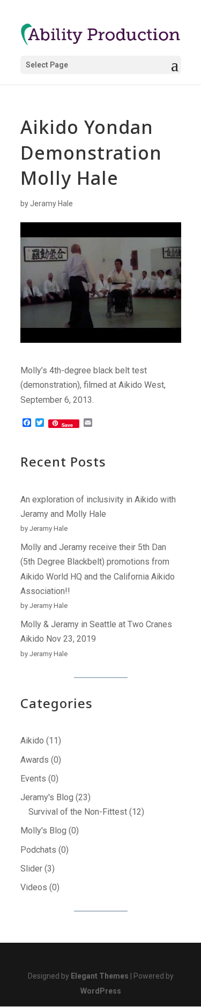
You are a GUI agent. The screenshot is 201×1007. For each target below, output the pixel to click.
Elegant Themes (100, 976)
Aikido (32, 740)
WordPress (100, 991)
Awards (34, 760)
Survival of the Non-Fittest (77, 812)
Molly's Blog (43, 830)
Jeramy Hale (51, 203)
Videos (33, 887)
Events (33, 778)
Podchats (38, 850)
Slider (31, 868)
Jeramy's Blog (46, 797)
